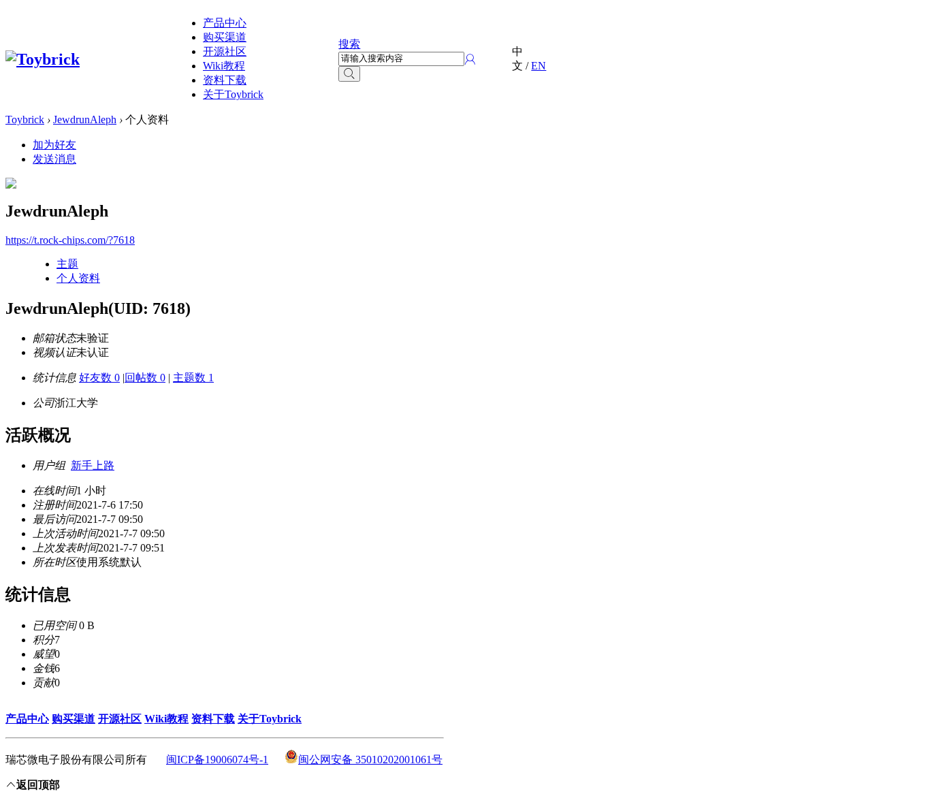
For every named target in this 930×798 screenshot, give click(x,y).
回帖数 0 (145, 377)
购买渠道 (224, 37)
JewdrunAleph (84, 119)
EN (538, 65)
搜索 (349, 44)
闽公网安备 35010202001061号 (370, 759)
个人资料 (78, 278)
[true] (349, 74)
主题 (67, 264)
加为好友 (54, 144)
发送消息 (54, 159)
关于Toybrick (233, 94)
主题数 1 (193, 377)
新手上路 (92, 465)
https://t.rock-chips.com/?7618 (70, 240)
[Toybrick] (42, 59)
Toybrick (24, 119)
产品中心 (224, 23)
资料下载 (224, 80)
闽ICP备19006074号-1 (217, 759)
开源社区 (224, 51)
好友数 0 (99, 377)
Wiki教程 (224, 65)
